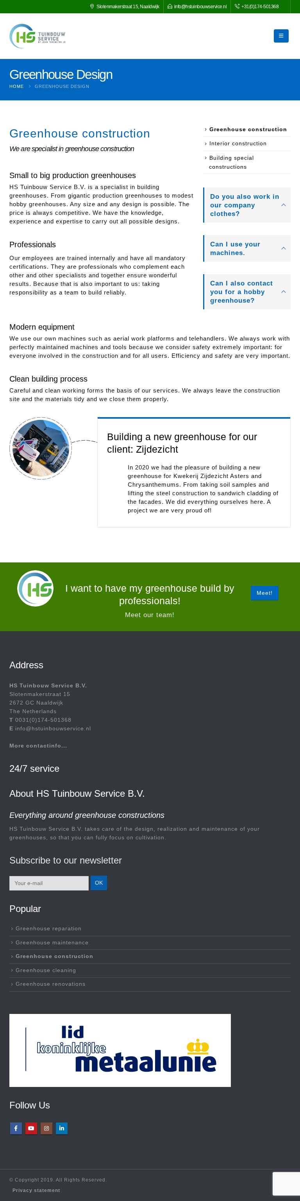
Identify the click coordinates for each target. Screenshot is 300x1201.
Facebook (16, 1128)
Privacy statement (36, 1190)
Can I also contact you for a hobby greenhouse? (241, 292)
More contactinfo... (38, 746)
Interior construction (238, 143)
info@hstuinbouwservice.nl (200, 6)
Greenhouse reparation (49, 929)
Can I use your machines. (235, 248)
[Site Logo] (37, 36)
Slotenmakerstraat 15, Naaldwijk (127, 6)
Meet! (265, 593)
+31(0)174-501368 (260, 6)
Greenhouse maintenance (52, 943)
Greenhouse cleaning (46, 970)
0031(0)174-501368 (43, 720)
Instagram (46, 1128)
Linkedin (62, 1128)
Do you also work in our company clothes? (244, 205)
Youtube (31, 1128)
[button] (281, 36)
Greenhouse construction (248, 129)
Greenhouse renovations (51, 984)
